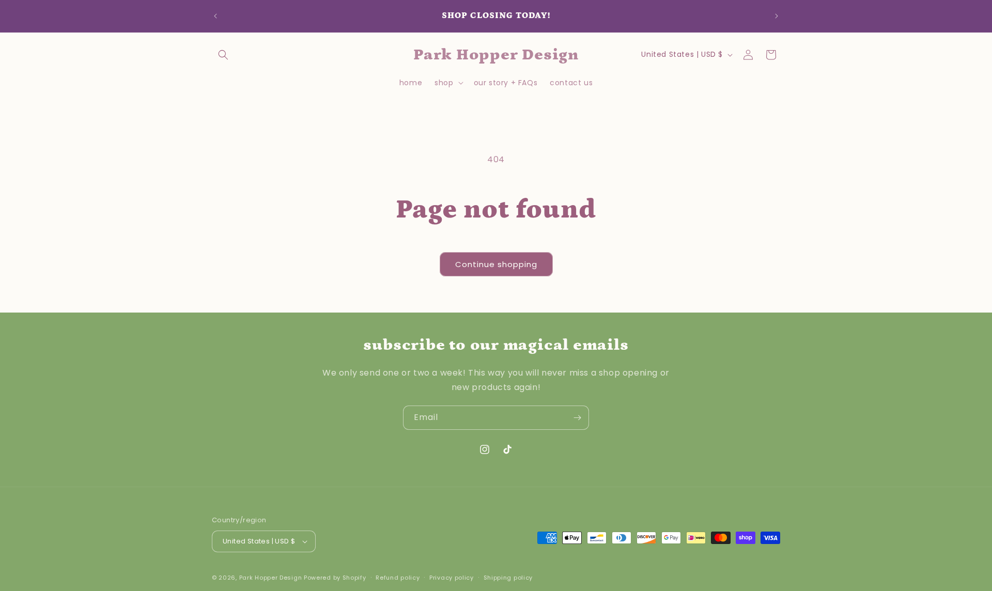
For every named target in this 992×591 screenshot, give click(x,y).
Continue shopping (496, 264)
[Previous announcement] (215, 16)
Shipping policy (508, 577)
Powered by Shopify (335, 577)
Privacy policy (451, 577)
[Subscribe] (577, 418)
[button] (223, 54)
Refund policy (398, 577)
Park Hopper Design (270, 577)
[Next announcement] (776, 16)
